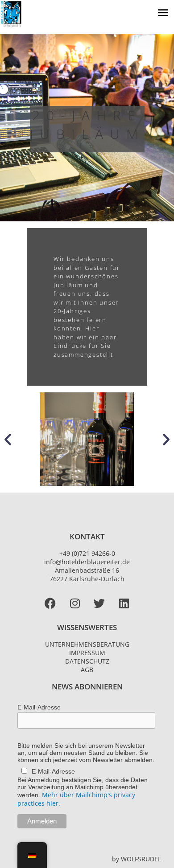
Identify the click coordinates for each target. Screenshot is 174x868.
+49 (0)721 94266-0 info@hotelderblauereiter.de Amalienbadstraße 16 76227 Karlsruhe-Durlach (87, 566)
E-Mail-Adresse (39, 707)
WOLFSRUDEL (141, 859)
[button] (8, 439)
